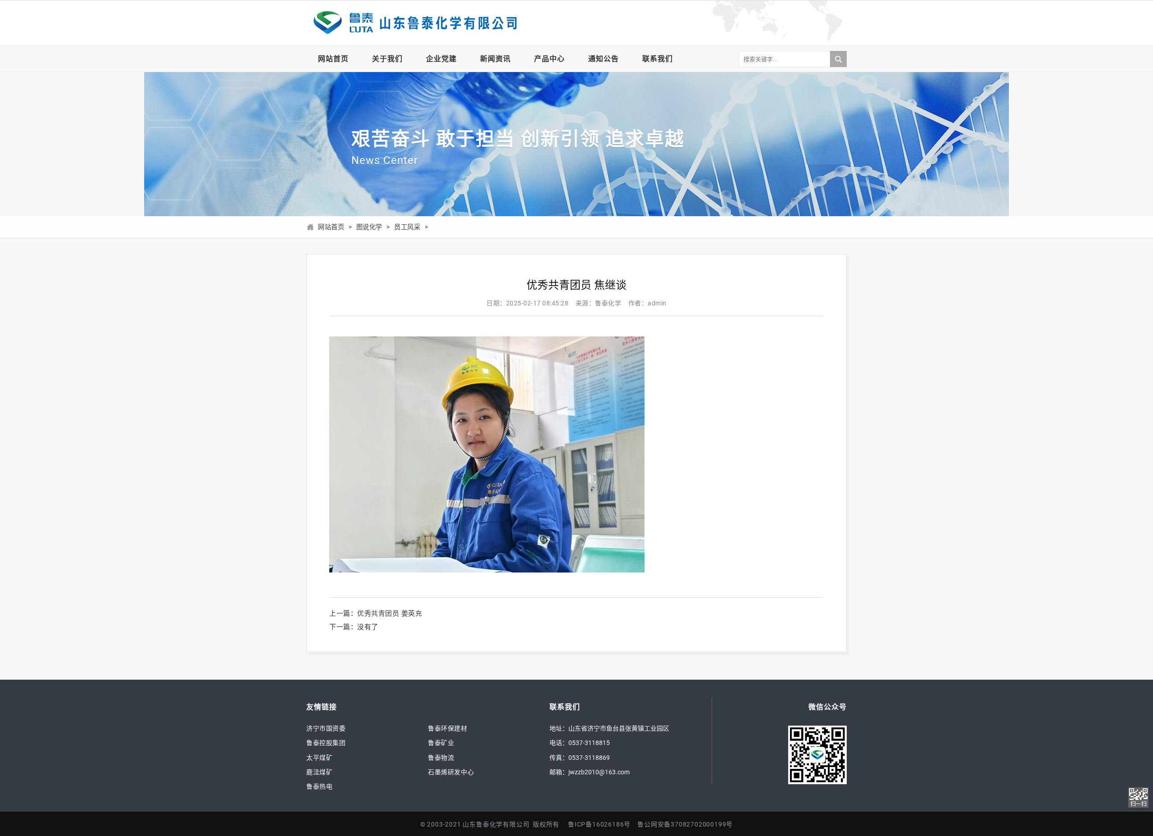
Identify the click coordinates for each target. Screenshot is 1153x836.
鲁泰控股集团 (326, 742)
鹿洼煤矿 (319, 772)
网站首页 (333, 59)
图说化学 (369, 227)
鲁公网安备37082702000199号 (685, 824)
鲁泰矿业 (441, 742)
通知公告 (603, 59)
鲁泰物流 (441, 757)
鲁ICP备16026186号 (599, 824)
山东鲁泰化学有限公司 (414, 22)
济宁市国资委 (326, 728)
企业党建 (441, 59)
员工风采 (407, 227)
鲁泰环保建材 (448, 728)
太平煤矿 (319, 757)
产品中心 (549, 59)
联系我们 (657, 59)
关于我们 (387, 59)
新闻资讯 (495, 59)
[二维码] (1138, 797)
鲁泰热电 (319, 786)
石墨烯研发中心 (451, 772)
